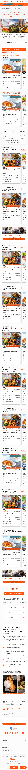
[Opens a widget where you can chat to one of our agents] (23, 767)
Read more (24, 38)
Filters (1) (15, 767)
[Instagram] (5, 733)
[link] (11, 111)
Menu (18, 83)
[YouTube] (15, 733)
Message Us (13, 1)
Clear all (12, 52)
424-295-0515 (20, 1)
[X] (20, 733)
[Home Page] (5, 2)
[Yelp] (13, 733)
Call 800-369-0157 (13, 607)
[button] (1, 1)
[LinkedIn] (23, 733)
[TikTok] (10, 733)
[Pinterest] (18, 733)
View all (24, 149)
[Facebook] (7, 733)
